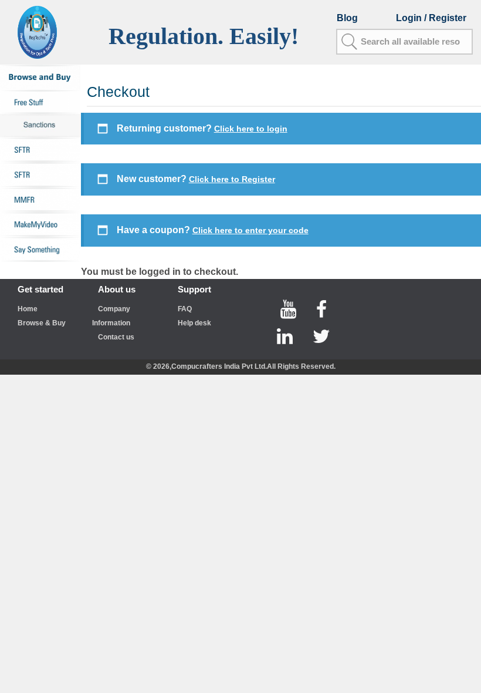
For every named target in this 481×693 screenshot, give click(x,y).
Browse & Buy (42, 323)
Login (410, 18)
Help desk (194, 323)
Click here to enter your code (250, 230)
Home (28, 309)
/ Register (445, 18)
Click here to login (250, 128)
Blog (347, 18)
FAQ (185, 309)
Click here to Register (232, 179)
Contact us (116, 337)
